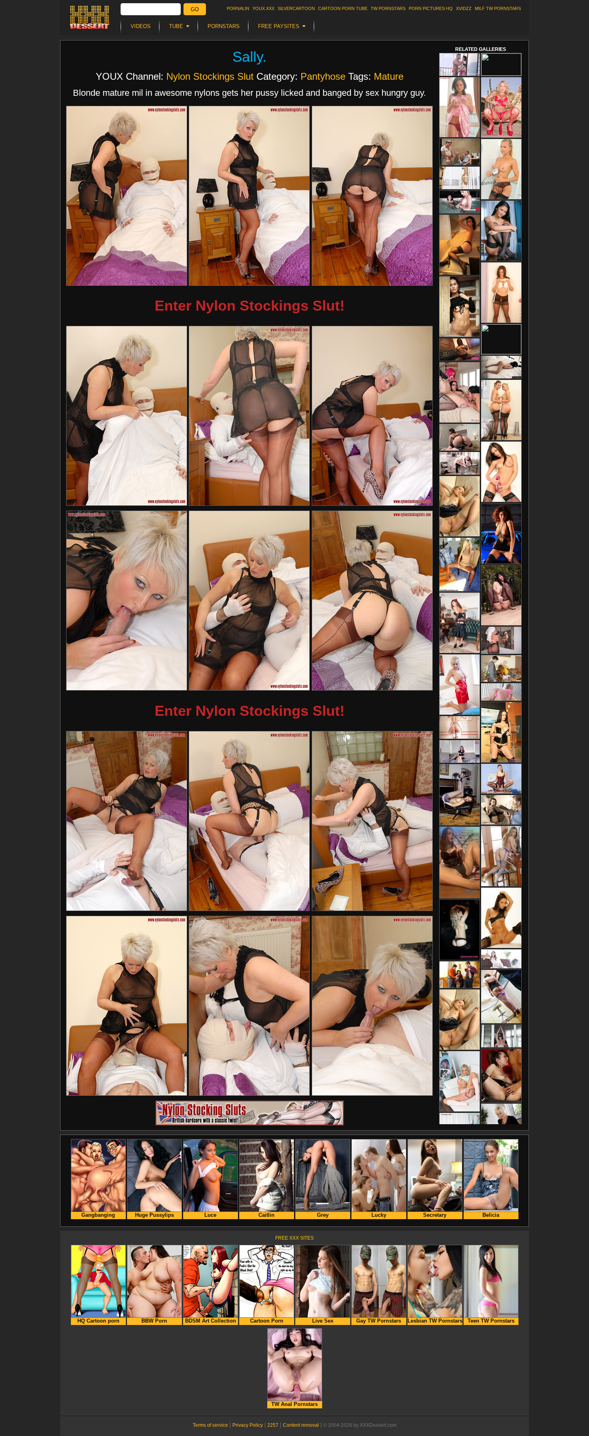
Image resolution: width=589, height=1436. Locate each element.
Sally (247, 56)
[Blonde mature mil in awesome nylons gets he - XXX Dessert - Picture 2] (249, 196)
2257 (272, 1425)
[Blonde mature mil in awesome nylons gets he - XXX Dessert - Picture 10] (126, 821)
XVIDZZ (464, 8)
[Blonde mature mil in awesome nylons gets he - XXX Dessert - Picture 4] (126, 416)
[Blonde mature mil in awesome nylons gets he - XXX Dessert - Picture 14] (249, 1006)
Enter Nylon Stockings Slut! (250, 305)
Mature (388, 76)
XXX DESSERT (90, 17)
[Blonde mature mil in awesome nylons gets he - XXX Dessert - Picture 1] (126, 196)
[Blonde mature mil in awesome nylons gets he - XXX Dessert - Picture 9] (372, 601)
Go (195, 9)
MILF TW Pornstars (498, 8)
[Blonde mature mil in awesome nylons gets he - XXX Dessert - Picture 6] (372, 416)
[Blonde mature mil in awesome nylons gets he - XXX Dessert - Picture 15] (372, 1006)
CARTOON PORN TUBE (342, 8)
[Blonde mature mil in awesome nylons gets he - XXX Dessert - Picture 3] (372, 196)
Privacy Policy (247, 1425)
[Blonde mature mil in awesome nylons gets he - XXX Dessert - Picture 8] (249, 601)
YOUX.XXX (263, 8)
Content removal (301, 1425)
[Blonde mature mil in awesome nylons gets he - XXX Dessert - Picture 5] (249, 416)
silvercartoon (296, 8)
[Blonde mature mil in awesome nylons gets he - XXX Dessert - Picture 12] (372, 821)
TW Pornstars (388, 8)
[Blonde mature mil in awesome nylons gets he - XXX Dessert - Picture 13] (126, 1006)
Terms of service (210, 1425)
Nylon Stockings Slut (210, 76)
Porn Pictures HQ (431, 8)
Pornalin (238, 8)
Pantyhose (323, 76)
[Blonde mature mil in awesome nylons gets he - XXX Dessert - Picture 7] (126, 601)
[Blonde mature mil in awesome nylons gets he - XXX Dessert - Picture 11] (249, 821)
